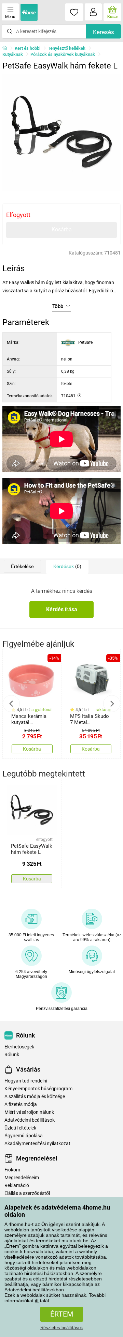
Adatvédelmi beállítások (29, 1120)
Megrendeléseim (21, 1177)
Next (111, 703)
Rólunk (11, 1054)
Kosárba (62, 229)
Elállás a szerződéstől (27, 1193)
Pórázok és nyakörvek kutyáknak (62, 54)
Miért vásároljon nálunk (29, 1112)
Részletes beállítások (61, 1327)
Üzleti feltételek (20, 1128)
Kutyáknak (12, 54)
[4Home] (7, 48)
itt (37, 1300)
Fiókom (12, 1169)
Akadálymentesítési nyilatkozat (37, 1143)
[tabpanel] (61, 132)
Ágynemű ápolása (23, 1135)
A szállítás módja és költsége (34, 1096)
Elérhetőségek (19, 1046)
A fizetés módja (20, 1104)
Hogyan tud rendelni (25, 1081)
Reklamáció (16, 1185)
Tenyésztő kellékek (66, 48)
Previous (11, 703)
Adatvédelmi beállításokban (34, 1289)
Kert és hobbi (27, 48)
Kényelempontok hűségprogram (38, 1088)
